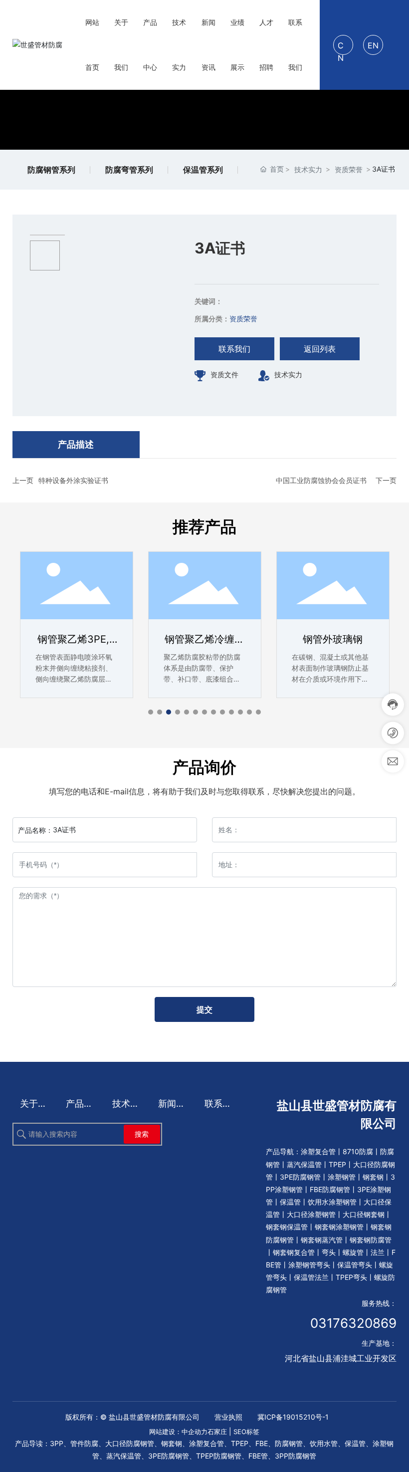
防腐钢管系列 (51, 170)
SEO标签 (246, 1432)
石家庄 (217, 1432)
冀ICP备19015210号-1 (293, 1417)
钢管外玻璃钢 (333, 639)
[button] (150, 712)
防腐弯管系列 (129, 170)
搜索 (142, 1134)
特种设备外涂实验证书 (73, 480)
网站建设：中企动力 (178, 1432)
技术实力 (308, 169)
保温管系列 (203, 170)
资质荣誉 (349, 169)
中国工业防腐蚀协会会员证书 (321, 480)
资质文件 (224, 374)
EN (373, 45)
